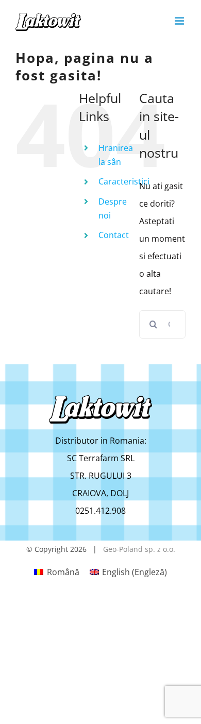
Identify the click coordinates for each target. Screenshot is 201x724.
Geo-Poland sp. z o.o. (139, 549)
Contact (113, 235)
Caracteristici (123, 181)
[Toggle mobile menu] (180, 20)
